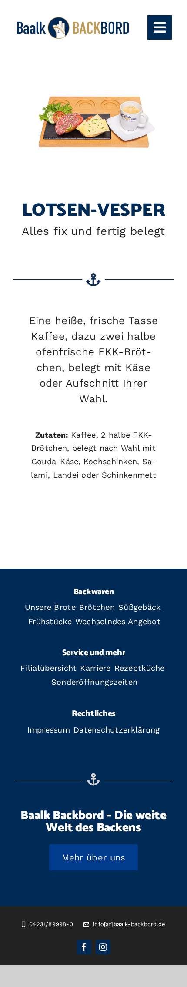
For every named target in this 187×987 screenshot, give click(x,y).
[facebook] (84, 947)
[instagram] (103, 947)
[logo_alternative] (73, 18)
